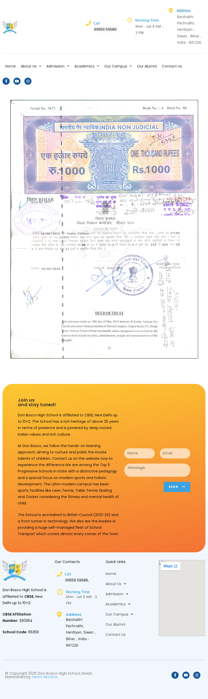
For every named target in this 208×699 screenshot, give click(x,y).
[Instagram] (27, 81)
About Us (29, 66)
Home (10, 66)
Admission (55, 66)
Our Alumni (147, 66)
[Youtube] (17, 81)
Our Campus (115, 66)
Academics (84, 66)
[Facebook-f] (6, 81)
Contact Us (172, 66)
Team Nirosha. (45, 676)
